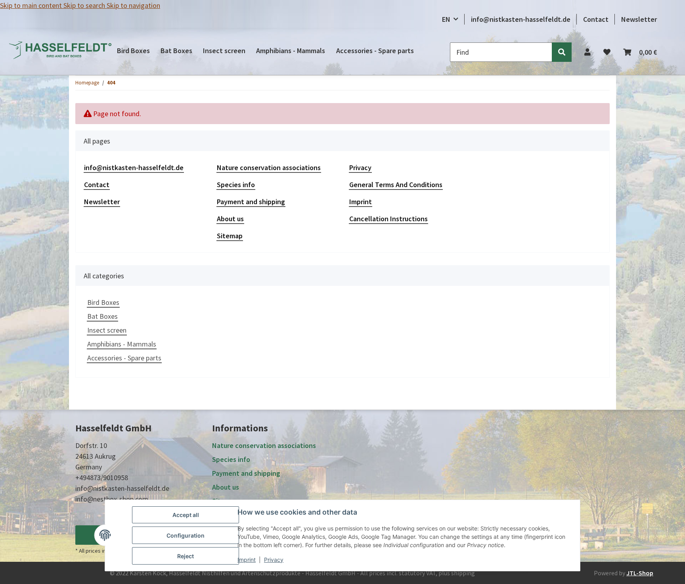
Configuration (185, 535)
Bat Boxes (102, 316)
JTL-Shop (639, 573)
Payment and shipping (251, 201)
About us (230, 218)
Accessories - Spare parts (124, 357)
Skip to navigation (133, 5)
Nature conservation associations (269, 167)
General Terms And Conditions (395, 184)
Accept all (185, 514)
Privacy (273, 559)
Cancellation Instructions (388, 218)
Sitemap (230, 235)
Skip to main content (31, 5)
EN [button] (446, 19)
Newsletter (639, 19)
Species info (236, 184)
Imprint (246, 559)
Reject (185, 556)
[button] (587, 52)
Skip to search (85, 5)
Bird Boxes (103, 302)
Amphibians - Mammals (121, 343)
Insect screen (106, 330)
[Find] (562, 52)
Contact (595, 19)
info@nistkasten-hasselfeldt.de (520, 19)
